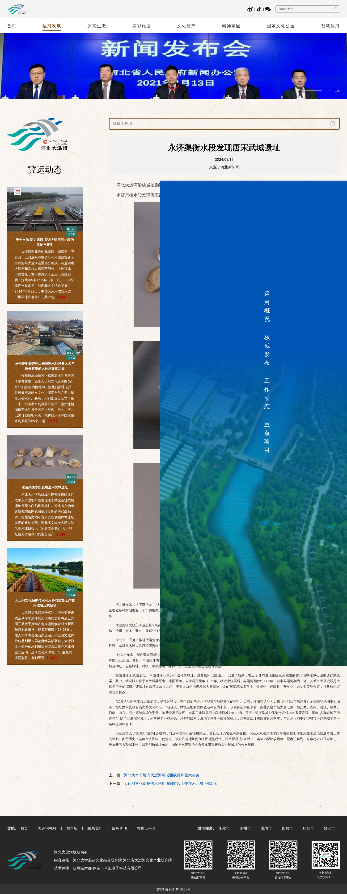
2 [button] (329, 91)
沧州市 (245, 828)
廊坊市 (266, 828)
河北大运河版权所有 (71, 852)
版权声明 (119, 828)
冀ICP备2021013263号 (174, 889)
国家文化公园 (281, 25)
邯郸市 (287, 828)
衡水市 (224, 828)
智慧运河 (330, 25)
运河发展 (51, 25)
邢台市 (308, 828)
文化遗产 (186, 25)
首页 (12, 25)
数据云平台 (146, 828)
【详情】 (61, 296)
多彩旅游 (141, 25)
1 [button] (297, 91)
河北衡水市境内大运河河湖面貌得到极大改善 (161, 775)
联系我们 (94, 828)
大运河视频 (47, 828)
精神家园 (231, 25)
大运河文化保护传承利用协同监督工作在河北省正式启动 (171, 783)
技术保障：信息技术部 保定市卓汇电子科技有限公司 (98, 868)
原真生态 (96, 25)
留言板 (72, 828)
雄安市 (329, 828)
